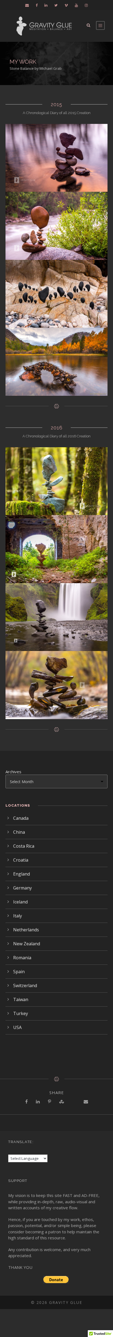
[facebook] (37, 5)
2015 (56, 104)
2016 (57, 428)
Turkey (20, 1013)
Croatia (20, 860)
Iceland (20, 902)
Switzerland (25, 986)
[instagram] (86, 5)
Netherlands (26, 930)
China (19, 832)
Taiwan (20, 999)
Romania (22, 958)
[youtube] (76, 5)
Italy (17, 916)
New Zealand (26, 944)
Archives (13, 771)
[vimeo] (66, 5)
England (21, 874)
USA (17, 1027)
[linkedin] (45, 5)
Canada (21, 818)
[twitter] (56, 5)
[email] (27, 5)
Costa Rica (23, 846)
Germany (22, 888)
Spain (19, 972)
